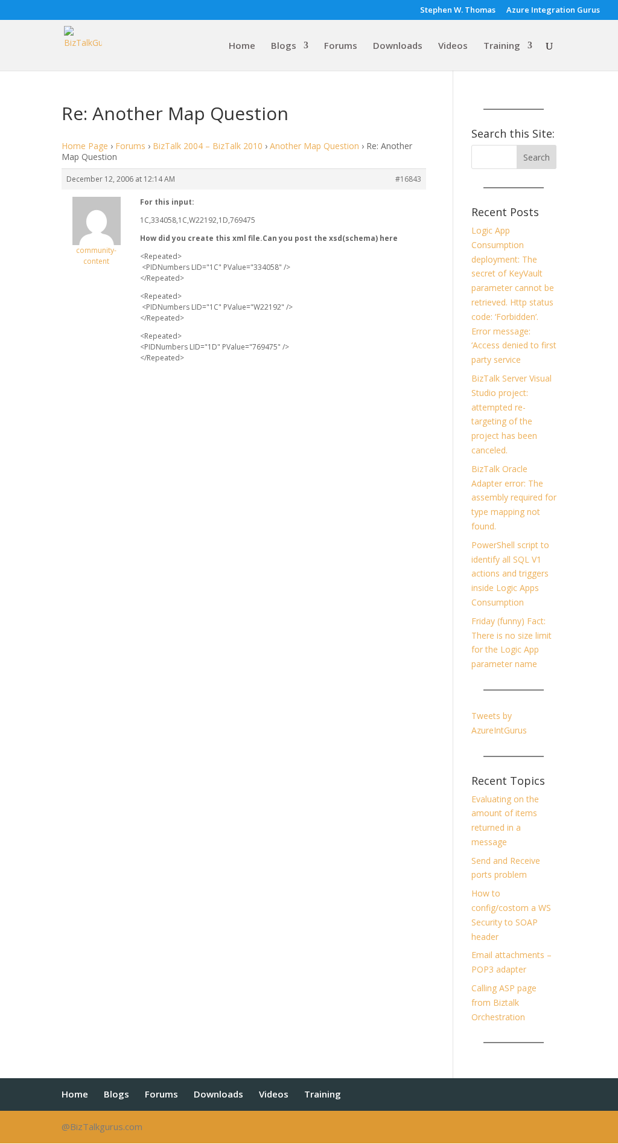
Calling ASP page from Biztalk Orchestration (504, 1002)
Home (242, 46)
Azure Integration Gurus (553, 10)
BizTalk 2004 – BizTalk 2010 (208, 146)
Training (501, 46)
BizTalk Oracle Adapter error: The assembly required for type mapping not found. (513, 497)
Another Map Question (314, 146)
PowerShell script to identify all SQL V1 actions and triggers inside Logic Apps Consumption (510, 573)
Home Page (85, 146)
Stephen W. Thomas (457, 10)
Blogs (283, 46)
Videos (453, 46)
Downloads (397, 46)
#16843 (408, 179)
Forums (340, 46)
